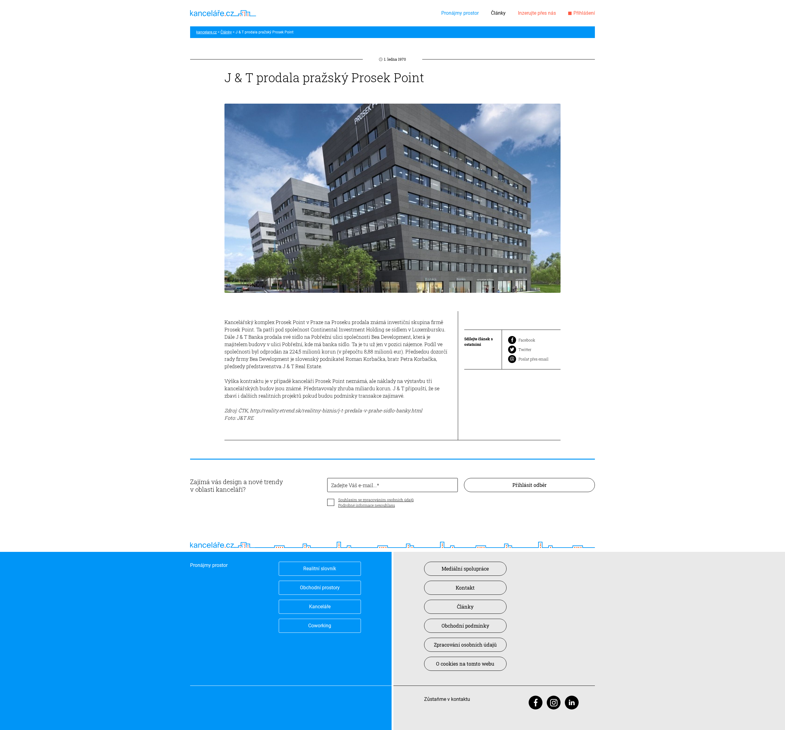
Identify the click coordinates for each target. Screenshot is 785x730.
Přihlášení (584, 13)
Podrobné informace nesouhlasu (366, 505)
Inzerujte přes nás (537, 13)
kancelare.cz (206, 32)
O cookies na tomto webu (465, 663)
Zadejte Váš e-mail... (354, 485)
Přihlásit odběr (529, 485)
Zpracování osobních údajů (465, 644)
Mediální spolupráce (465, 568)
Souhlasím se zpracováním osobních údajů (376, 499)
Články (498, 13)
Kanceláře (320, 607)
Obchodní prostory (320, 587)
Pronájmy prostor (460, 13)
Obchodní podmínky (465, 625)
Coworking (319, 626)
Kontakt (465, 587)
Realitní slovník (319, 568)
